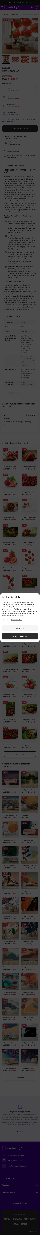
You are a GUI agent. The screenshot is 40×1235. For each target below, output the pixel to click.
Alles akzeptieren (20, 636)
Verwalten (20, 628)
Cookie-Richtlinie (16, 620)
